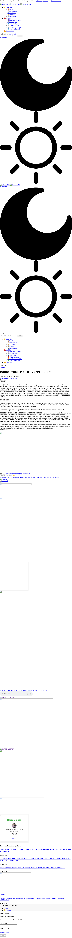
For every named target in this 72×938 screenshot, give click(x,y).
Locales (2, 367)
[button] (2, 2)
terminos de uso (56, 1)
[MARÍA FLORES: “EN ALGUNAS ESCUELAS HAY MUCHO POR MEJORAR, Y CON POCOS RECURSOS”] (15, 893)
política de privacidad (42, 1)
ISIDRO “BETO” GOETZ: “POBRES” (18, 474)
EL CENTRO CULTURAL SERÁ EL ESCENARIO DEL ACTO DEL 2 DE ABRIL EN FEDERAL (32, 868)
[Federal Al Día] (15, 4)
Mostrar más (12, 34)
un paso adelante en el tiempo (8, 378)
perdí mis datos (4, 932)
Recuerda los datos (7, 929)
